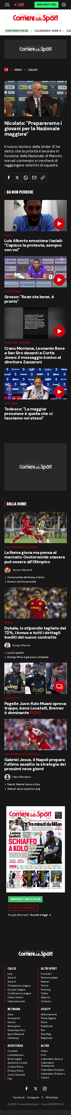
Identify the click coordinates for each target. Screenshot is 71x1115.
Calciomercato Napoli (21, 754)
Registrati (46, 1038)
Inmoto (12, 1022)
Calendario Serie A (47, 30)
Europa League (16, 989)
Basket (45, 981)
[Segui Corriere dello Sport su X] (35, 1088)
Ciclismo (46, 1001)
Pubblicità (46, 1026)
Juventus (11, 698)
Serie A (12, 977)
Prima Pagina (48, 1018)
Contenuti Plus (16, 30)
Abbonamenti (49, 1014)
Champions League (19, 985)
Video (18, 69)
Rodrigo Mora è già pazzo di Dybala (27, 657)
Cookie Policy (15, 1066)
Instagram (33, 1097)
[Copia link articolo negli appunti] (43, 177)
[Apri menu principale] (7, 4)
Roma (8, 622)
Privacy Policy (15, 1070)
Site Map (46, 1034)
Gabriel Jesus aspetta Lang (23, 788)
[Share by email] (34, 177)
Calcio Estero (15, 997)
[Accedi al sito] (64, 4)
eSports (45, 997)
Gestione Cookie (17, 1062)
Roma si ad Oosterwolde (21, 581)
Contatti (12, 1051)
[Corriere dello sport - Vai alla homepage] (35, 18)
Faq (10, 1078)
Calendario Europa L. (53, 1069)
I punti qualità (15, 652)
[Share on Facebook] (9, 177)
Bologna (11, 403)
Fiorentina (12, 291)
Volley (44, 993)
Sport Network (16, 1034)
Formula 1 (46, 973)
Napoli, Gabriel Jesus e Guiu (23, 784)
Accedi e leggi (39, 915)
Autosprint (14, 1018)
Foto (43, 1055)
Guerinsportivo (16, 1030)
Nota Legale (15, 1059)
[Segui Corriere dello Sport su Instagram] (44, 1088)
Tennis (44, 985)
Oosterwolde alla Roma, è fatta (25, 577)
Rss (43, 1030)
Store (44, 1022)
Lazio (8, 235)
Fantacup (13, 1038)
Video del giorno (17, 343)
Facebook (19, 1097)
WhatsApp (52, 1097)
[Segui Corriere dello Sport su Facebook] (26, 1088)
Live (21, 5)
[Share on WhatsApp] (26, 177)
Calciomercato (16, 1001)
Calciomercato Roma (20, 547)
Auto (10, 1014)
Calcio (32, 69)
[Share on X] (17, 177)
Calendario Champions (47, 1064)
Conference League (19, 993)
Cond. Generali (16, 1074)
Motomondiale (49, 977)
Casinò (45, 1077)
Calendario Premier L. (53, 1073)
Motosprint (14, 1026)
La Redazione (15, 1055)
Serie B (12, 981)
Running (46, 989)
